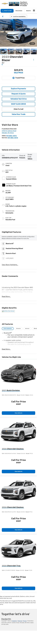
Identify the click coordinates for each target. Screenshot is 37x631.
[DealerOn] (6, 619)
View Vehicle (18, 413)
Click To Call (18, 109)
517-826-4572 (13, 137)
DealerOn (14, 620)
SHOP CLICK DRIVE (18, 104)
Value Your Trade (18, 114)
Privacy (25, 620)
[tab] (8, 328)
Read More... (6, 296)
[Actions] (33, 59)
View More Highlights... (10, 265)
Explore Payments (18, 89)
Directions (19, 10)
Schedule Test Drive (19, 99)
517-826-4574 (11, 135)
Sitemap (20, 620)
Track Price (19, 78)
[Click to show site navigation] (34, 10)
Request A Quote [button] (19, 94)
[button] (7, 11)
